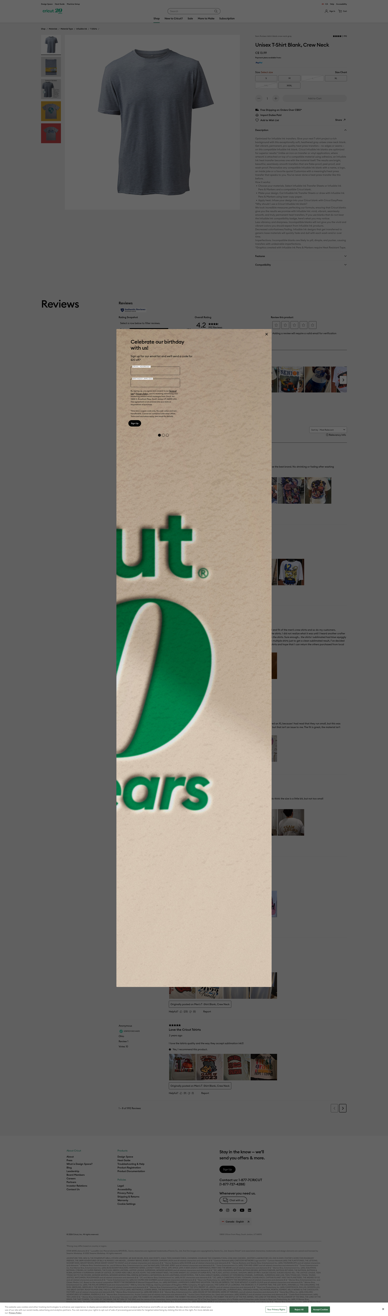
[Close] (266, 334)
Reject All (299, 1309)
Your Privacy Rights (276, 1309)
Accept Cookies (320, 1309)
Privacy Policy (142, 393)
